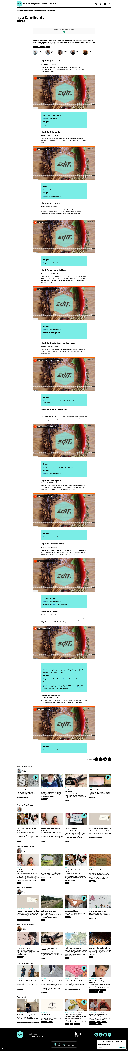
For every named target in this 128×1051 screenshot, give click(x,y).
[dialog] (112, 1045)
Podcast (48, 47)
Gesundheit (36, 10)
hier (78, 401)
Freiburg (78, 687)
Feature (99, 1024)
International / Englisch (29, 1022)
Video (37, 1022)
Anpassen (100, 1047)
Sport (48, 10)
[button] (18, 780)
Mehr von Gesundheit (24, 963)
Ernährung (42, 47)
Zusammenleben (93, 1024)
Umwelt (23, 10)
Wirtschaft (43, 10)
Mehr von (25, 767)
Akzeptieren (122, 1047)
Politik (53, 10)
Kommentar (24, 797)
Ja (63, 32)
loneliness (19, 1022)
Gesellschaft (30, 10)
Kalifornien (70, 687)
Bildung (98, 1022)
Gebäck (53, 604)
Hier (44, 118)
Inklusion (104, 1022)
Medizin (73, 989)
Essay (78, 989)
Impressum (40, 1036)
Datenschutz (32, 1036)
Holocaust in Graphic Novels (96, 837)
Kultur (18, 10)
